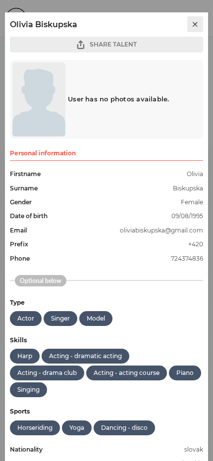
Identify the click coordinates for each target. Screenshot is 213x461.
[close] (195, 24)
